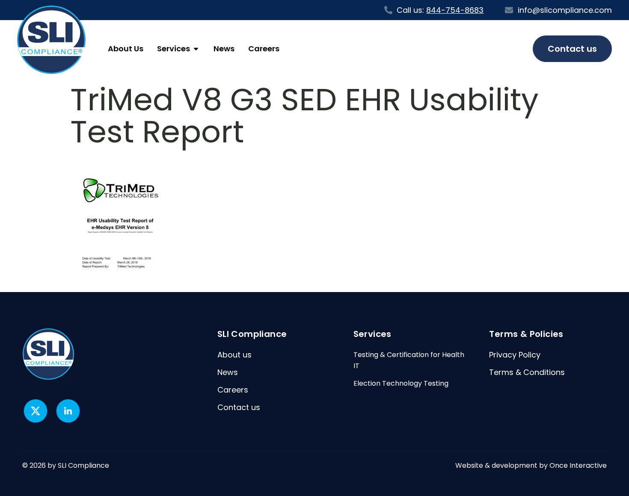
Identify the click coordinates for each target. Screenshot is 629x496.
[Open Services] (196, 48)
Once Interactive (578, 465)
